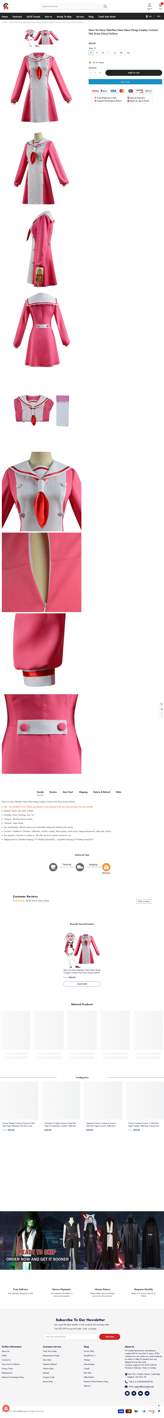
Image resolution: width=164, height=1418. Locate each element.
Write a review (144, 901)
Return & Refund (102, 792)
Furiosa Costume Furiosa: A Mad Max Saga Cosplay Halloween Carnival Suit (143, 1124)
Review (53, 792)
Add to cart (134, 72)
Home (4, 22)
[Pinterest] (133, 1393)
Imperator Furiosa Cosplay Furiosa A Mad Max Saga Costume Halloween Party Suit (101, 1124)
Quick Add (82, 983)
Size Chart (68, 792)
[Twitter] (147, 1393)
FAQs (118, 792)
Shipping (83, 792)
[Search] (74, 6)
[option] (82, 960)
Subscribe (109, 1336)
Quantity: (93, 67)
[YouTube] (140, 1393)
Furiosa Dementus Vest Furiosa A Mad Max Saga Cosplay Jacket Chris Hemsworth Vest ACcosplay (18, 1186)
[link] (15, 1053)
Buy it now (125, 82)
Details (40, 792)
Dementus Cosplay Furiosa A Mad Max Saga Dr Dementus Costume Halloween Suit (60, 1124)
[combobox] (71, 6)
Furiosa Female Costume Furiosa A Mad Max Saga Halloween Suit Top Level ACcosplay (19, 1124)
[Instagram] (127, 1393)
